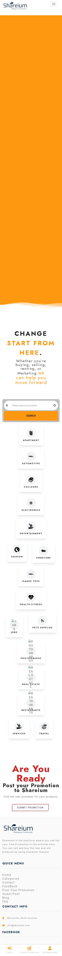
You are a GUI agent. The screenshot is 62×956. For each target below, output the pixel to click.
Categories (10, 878)
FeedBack (9, 886)
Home (6, 874)
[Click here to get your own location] (55, 405)
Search (31, 415)
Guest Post (11, 894)
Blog (5, 897)
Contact (8, 882)
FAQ (5, 901)
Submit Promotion (30, 807)
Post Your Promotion (18, 890)
